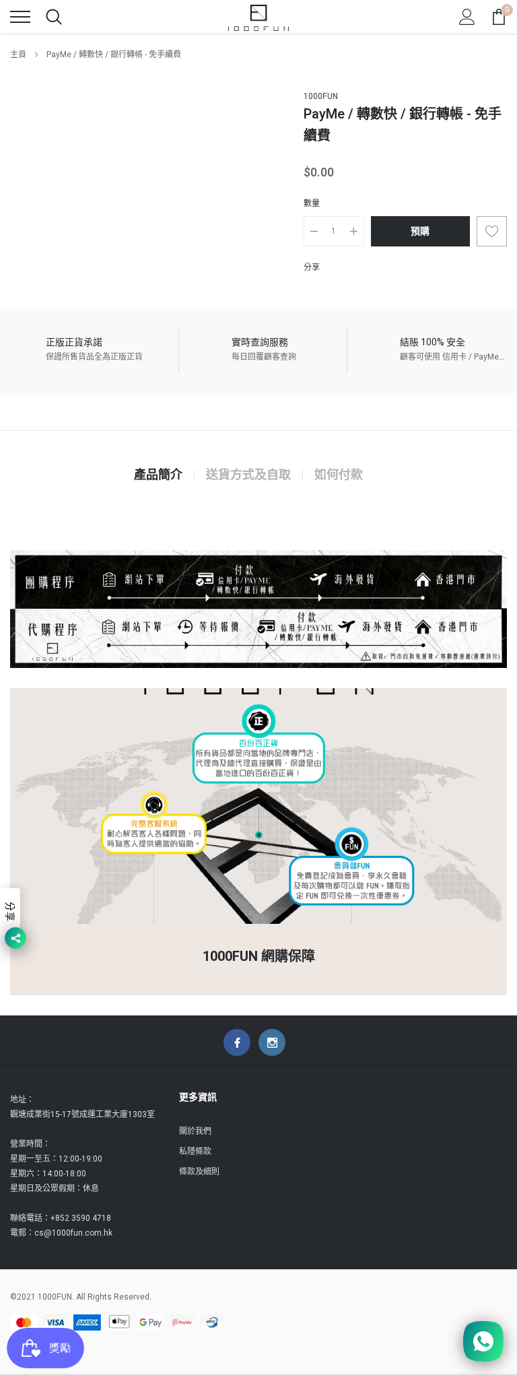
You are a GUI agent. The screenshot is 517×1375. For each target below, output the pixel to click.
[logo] (258, 17)
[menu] (20, 17)
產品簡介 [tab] (158, 475)
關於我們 (195, 1131)
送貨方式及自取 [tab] (248, 475)
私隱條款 (195, 1151)
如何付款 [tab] (338, 475)
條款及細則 (199, 1172)
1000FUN (321, 96)
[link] (236, 1042)
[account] (467, 17)
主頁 (18, 54)
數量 (312, 203)
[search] (54, 17)
